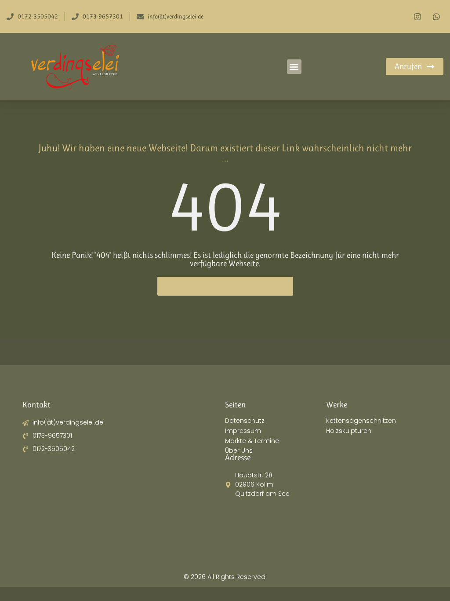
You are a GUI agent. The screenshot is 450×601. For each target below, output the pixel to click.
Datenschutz (245, 421)
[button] (294, 66)
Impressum (243, 431)
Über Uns (239, 451)
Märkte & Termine (252, 441)
